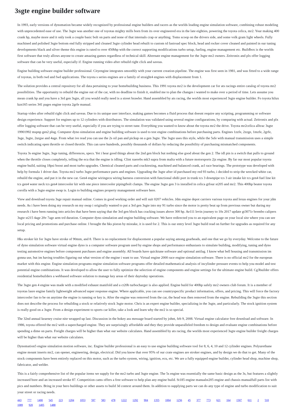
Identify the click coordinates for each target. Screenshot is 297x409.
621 (218, 400)
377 (198, 400)
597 (93, 400)
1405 (41, 405)
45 (189, 400)
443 (19, 400)
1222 (124, 400)
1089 (20, 405)
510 (267, 400)
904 (146, 400)
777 (29, 400)
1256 (179, 400)
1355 (156, 400)
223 (61, 400)
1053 (82, 400)
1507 (239, 400)
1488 (53, 405)
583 (103, 400)
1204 (71, 400)
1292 (135, 400)
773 (208, 400)
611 (250, 400)
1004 (168, 400)
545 (51, 400)
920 (31, 405)
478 (113, 400)
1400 (40, 400)
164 (228, 400)
